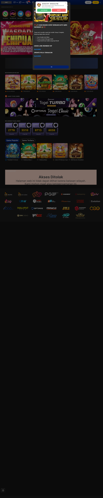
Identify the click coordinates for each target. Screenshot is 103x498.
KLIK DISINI (37, 49)
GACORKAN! (44, 10)
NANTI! (59, 10)
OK (51, 66)
